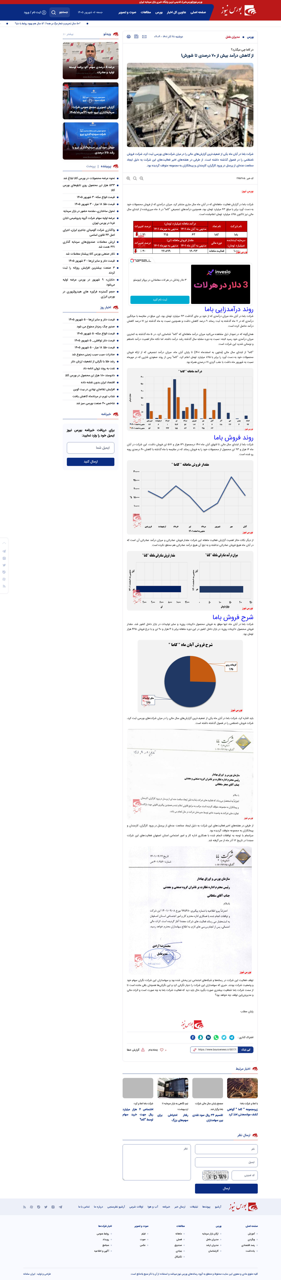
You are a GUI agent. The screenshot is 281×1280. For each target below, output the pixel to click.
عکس (142, 1245)
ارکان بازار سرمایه (210, 1234)
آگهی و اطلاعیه (101, 1251)
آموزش (251, 1234)
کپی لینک (245, 1050)
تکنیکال (178, 1257)
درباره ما (98, 1207)
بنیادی (179, 1251)
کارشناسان (213, 1251)
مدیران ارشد (212, 1245)
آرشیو (218, 1207)
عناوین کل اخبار (176, 12)
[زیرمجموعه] (242, 1088)
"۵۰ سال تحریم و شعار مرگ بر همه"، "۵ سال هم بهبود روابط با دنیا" (58, 24)
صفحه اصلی (198, 12)
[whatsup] (216, 1037)
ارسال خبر (180, 1207)
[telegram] (232, 1037)
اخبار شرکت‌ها (105, 1226)
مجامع (105, 1245)
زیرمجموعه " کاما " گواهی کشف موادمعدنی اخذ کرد (242, 1112)
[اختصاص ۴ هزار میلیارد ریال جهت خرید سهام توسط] (138, 1088)
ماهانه (178, 1234)
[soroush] (200, 1037)
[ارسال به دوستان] (144, 36)
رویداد (106, 1239)
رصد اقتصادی (248, 1245)
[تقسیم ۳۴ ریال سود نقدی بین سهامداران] (207, 1088)
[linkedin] (208, 1037)
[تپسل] (132, 261)
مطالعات (146, 12)
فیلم (143, 1234)
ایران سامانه (29, 1274)
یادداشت (250, 1251)
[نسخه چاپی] (129, 36)
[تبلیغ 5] (190, 1024)
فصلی (179, 1239)
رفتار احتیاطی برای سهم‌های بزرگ (172, 1118)
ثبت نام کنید (160, 299)
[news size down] (141, 178)
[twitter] (224, 1037)
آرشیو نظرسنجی (116, 1207)
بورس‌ (159, 12)
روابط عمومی (103, 1234)
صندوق (178, 1245)
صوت (142, 1239)
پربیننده (106, 166)
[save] (136, 36)
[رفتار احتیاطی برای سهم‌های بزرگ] (172, 1088)
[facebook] (192, 1037)
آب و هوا (153, 1207)
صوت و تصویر (127, 12)
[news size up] (128, 178)
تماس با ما (83, 1207)
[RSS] (24, 1206)
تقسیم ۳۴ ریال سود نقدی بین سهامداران (207, 1118)
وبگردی (251, 1239)
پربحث (90, 166)
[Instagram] (53, 1206)
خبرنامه (166, 1207)
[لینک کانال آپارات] (31, 1206)
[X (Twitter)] (46, 1206)
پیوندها (206, 1207)
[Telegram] (60, 1206)
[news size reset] (134, 178)
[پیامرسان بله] (38, 1206)
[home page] (238, 10)
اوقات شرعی (136, 1207)
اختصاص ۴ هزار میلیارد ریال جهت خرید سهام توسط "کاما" (138, 1114)
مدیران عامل (233, 37)
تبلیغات (194, 1207)
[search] (53, 12)
